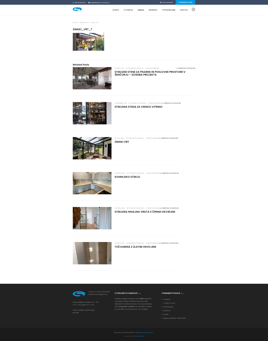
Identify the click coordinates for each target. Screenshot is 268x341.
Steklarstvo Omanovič (135, 68)
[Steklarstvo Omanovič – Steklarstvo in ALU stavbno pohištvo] (80, 9)
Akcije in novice (170, 303)
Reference (153, 10)
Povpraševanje (168, 10)
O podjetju (128, 10)
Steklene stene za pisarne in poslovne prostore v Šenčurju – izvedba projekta (150, 73)
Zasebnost (166, 311)
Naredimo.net (140, 336)
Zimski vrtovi (84, 22)
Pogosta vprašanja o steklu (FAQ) (174, 318)
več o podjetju (143, 309)
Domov (116, 10)
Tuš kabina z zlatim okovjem (135, 247)
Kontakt (184, 10)
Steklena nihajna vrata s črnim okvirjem (145, 212)
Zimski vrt (122, 142)
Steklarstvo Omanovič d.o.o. (144, 332)
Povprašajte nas (185, 2)
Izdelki (141, 10)
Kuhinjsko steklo (127, 177)
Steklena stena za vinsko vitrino (138, 107)
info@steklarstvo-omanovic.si (100, 2)
